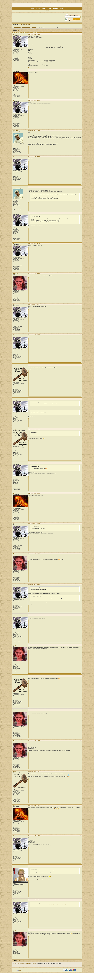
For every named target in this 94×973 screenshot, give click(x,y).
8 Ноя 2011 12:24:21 (36, 273)
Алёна (14, 70)
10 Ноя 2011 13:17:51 (36, 805)
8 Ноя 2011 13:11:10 (36, 304)
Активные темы (47, 10)
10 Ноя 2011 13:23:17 (36, 835)
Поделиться (30, 34)
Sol (13, 34)
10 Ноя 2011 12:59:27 (36, 709)
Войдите (20, 24)
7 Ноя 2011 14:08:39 (36, 70)
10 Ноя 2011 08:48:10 (36, 614)
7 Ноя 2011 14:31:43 (36, 100)
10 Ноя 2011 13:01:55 (36, 740)
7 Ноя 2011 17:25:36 (36, 130)
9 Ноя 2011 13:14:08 (36, 523)
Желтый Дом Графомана (71, 15)
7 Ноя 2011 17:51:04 (36, 213)
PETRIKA (15, 865)
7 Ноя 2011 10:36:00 (36, 34)
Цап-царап (15, 273)
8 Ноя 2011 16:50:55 (36, 334)
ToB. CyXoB (15, 130)
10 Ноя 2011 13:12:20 (36, 771)
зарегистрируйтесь (27, 24)
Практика (34, 27)
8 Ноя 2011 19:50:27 (36, 493)
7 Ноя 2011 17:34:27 (36, 156)
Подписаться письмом (73, 20)
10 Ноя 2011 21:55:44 (36, 930)
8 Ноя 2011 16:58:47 (36, 398)
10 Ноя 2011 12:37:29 (36, 645)
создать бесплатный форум (76, 965)
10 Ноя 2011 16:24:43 (36, 899)
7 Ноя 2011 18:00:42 (36, 243)
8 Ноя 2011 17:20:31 (36, 429)
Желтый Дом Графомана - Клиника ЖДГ (22, 27)
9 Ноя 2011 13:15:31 (36, 553)
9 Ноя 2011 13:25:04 (36, 584)
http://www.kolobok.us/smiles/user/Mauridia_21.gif (58, 904)
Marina (14, 365)
